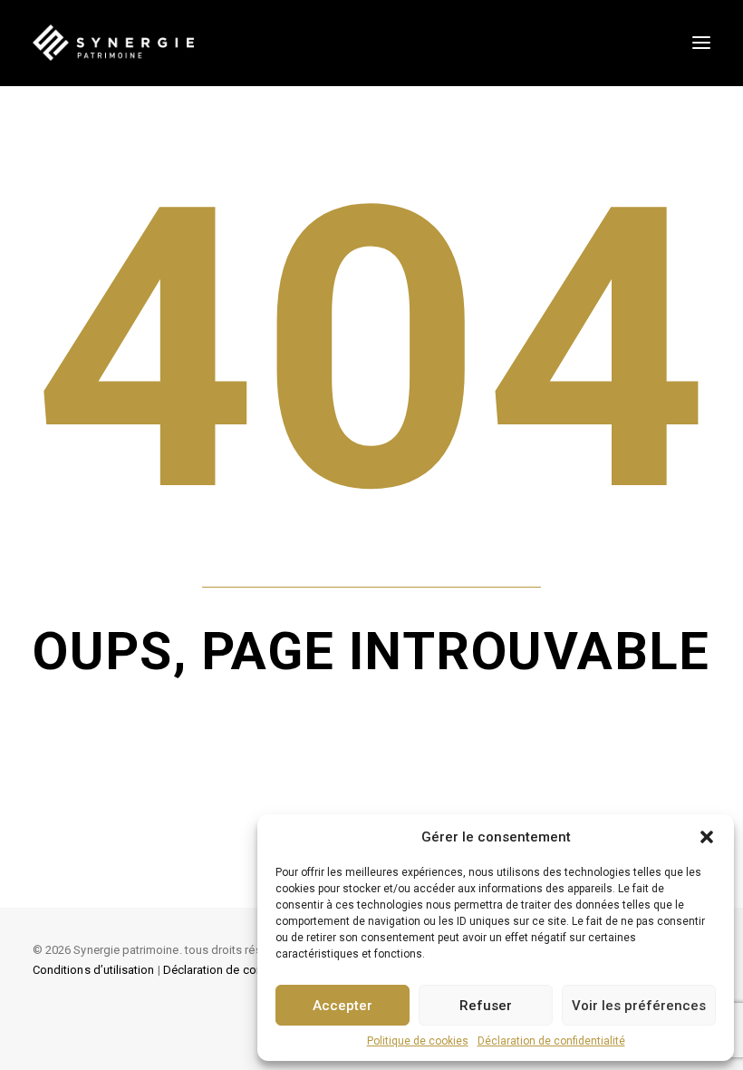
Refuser (485, 1005)
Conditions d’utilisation (93, 970)
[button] (707, 837)
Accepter (342, 1005)
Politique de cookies (417, 1041)
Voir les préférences (639, 1005)
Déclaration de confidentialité (551, 1041)
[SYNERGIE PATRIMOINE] (113, 42)
